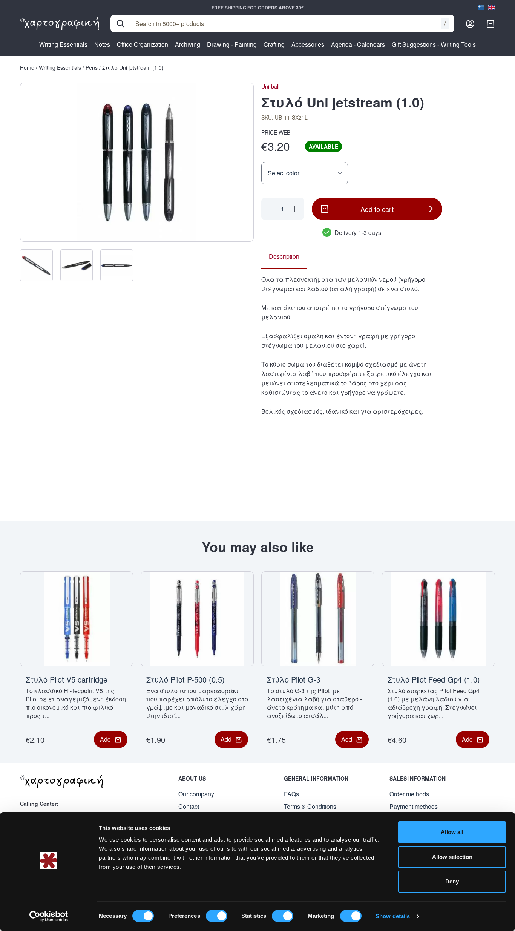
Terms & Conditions (310, 806)
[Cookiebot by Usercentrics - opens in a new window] (49, 916)
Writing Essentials (63, 44)
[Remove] (271, 209)
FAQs (291, 794)
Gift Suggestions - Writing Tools (434, 44)
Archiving (187, 44)
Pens (92, 67)
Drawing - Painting (232, 44)
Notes (102, 44)
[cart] (490, 23)
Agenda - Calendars (358, 44)
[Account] (470, 23)
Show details (393, 916)
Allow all (452, 832)
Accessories (307, 44)
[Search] (120, 23)
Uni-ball (270, 86)
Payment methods (413, 806)
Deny (452, 881)
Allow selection (452, 857)
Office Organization (142, 44)
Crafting (274, 44)
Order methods (409, 794)
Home (27, 67)
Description (284, 256)
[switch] (216, 916)
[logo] (59, 24)
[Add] (294, 209)
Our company (196, 794)
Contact (188, 806)
